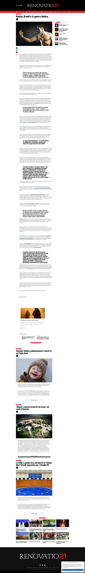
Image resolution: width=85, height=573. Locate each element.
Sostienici (54, 11)
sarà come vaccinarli (37, 247)
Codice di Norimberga (32, 122)
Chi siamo (33, 11)
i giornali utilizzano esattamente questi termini (42, 187)
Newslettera (46, 11)
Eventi (37, 11)
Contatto (50, 11)
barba (24, 122)
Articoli (30, 11)
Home (27, 11)
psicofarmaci (49, 235)
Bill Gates (21, 219)
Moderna (32, 203)
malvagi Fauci (36, 103)
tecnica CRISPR (28, 243)
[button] (83, 562)
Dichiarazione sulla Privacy (74, 571)
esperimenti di (26, 238)
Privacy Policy (41, 11)
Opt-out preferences (68, 571)
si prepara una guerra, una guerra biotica (38, 194)
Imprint (79, 571)
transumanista (30, 268)
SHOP (58, 11)
